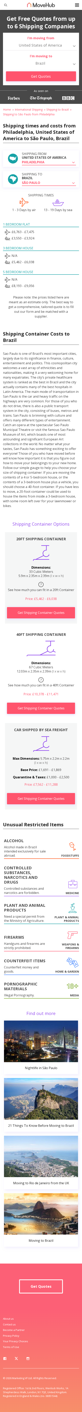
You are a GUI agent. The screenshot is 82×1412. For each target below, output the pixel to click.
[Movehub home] (41, 4)
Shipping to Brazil (57, 109)
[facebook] (5, 1359)
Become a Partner (14, 1330)
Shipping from (44, 156)
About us (8, 1318)
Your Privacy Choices (15, 1341)
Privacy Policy (11, 1335)
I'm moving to (41, 56)
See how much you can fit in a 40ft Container (41, 682)
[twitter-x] (16, 1359)
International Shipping (29, 109)
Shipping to (32, 176)
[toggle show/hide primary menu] (77, 5)
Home (7, 109)
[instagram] (28, 1359)
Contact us (9, 1324)
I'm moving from (40, 38)
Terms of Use (11, 1347)
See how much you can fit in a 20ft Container (41, 587)
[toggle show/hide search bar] (4, 5)
